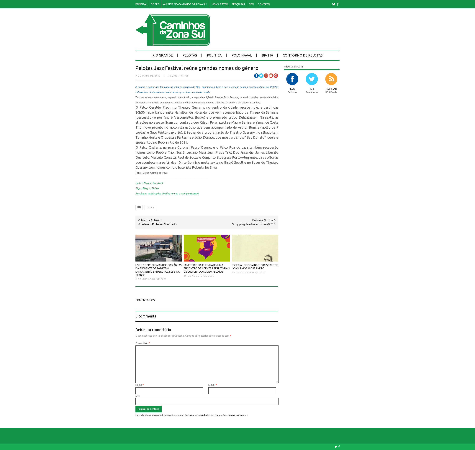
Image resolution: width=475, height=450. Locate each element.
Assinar (331, 88)
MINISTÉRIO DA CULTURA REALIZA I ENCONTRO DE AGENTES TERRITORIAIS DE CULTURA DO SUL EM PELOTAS (207, 268)
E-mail (212, 384)
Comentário (142, 343)
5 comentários (178, 76)
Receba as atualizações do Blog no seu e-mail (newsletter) (167, 193)
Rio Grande (162, 55)
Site (137, 395)
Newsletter (220, 4)
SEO (251, 4)
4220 (292, 88)
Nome (139, 384)
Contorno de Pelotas (303, 55)
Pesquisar (238, 4)
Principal (141, 4)
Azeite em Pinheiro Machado (157, 224)
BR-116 (267, 55)
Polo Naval (242, 55)
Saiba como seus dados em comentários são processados (216, 415)
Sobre (155, 4)
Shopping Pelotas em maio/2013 (254, 224)
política (214, 55)
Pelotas (190, 55)
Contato (264, 4)
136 (311, 88)
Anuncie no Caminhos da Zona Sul (185, 4)
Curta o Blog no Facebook (149, 183)
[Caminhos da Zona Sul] (172, 44)
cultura (150, 207)
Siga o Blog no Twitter (147, 188)
